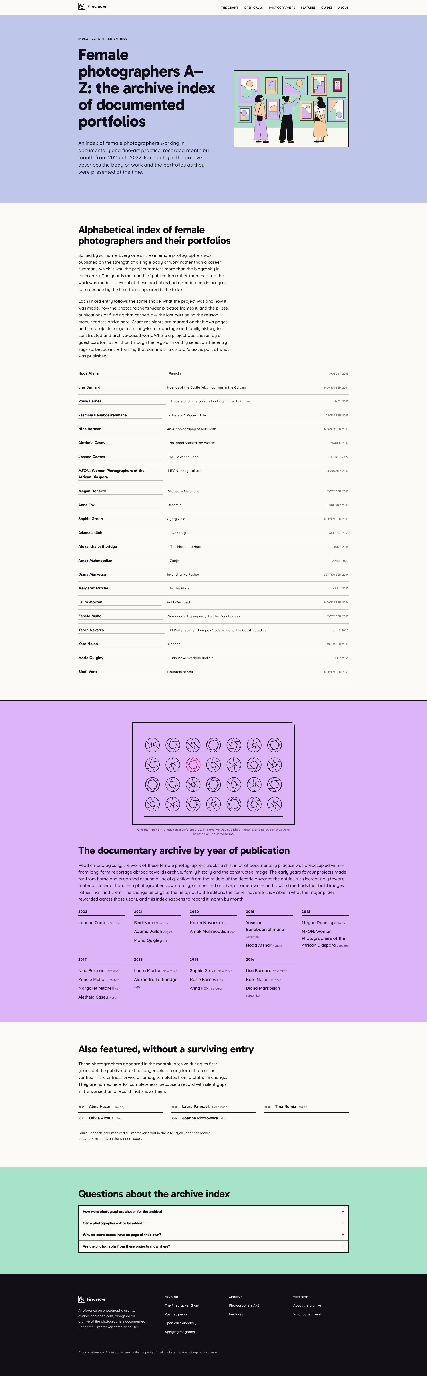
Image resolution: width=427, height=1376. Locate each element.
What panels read (307, 1314)
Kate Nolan (88, 643)
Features (308, 8)
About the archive (307, 1305)
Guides (326, 8)
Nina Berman (89, 428)
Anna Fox (86, 504)
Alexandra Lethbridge (97, 546)
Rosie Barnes (89, 401)
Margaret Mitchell (94, 588)
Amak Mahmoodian (95, 560)
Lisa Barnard (89, 387)
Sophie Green (90, 518)
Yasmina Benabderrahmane (102, 415)
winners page (130, 1138)
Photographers (282, 8)
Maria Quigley (90, 657)
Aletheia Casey (91, 442)
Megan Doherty (92, 491)
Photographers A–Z (244, 1305)
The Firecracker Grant (182, 1305)
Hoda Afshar (89, 373)
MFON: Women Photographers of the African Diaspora (111, 473)
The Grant (229, 8)
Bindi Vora (87, 671)
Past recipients (176, 1314)
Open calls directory (180, 1323)
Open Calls (253, 8)
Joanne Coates (91, 456)
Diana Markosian (92, 574)
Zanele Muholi (91, 616)
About (343, 8)
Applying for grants (180, 1332)
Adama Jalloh (90, 532)
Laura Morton (90, 602)
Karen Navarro (91, 630)
